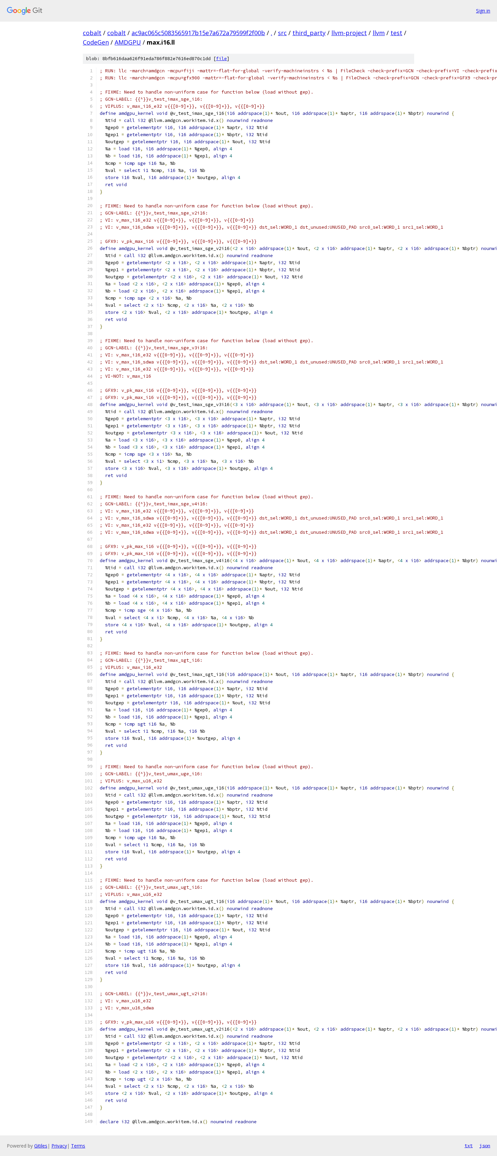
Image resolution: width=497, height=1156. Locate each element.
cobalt (92, 33)
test (396, 33)
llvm (379, 33)
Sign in (483, 10)
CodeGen (96, 42)
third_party (309, 33)
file (221, 58)
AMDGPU (128, 42)
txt (469, 1145)
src (282, 33)
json (484, 1145)
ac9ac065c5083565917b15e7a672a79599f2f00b (198, 33)
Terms (78, 1145)
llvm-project (349, 33)
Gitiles (40, 1145)
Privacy (59, 1145)
